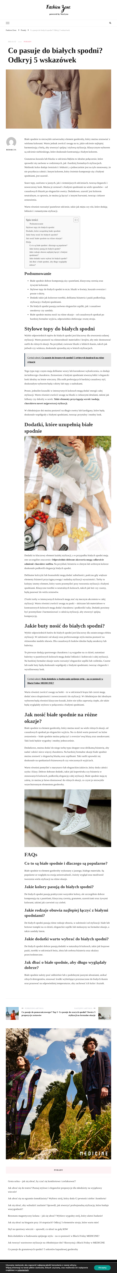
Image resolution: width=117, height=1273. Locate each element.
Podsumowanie (36, 224)
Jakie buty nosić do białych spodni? (42, 234)
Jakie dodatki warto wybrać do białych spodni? (48, 258)
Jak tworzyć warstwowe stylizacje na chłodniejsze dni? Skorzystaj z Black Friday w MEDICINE (56, 1242)
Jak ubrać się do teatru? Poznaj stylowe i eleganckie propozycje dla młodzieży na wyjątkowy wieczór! (55, 1190)
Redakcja (11, 150)
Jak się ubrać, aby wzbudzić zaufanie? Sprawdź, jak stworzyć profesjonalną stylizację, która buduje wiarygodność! (58, 1207)
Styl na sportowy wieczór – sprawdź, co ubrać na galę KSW (38, 1229)
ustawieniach (23, 1270)
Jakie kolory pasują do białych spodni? (44, 249)
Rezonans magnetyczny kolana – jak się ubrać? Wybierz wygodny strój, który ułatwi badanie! (55, 1215)
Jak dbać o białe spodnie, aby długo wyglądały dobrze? (48, 263)
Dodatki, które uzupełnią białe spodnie (43, 231)
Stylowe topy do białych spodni (40, 227)
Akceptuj (102, 1267)
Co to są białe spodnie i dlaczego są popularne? (48, 245)
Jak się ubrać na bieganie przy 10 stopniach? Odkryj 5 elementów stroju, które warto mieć (53, 1222)
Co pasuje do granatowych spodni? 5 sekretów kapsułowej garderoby (43, 1249)
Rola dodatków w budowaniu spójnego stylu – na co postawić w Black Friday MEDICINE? (53, 1236)
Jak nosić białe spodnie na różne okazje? (44, 238)
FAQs (28, 242)
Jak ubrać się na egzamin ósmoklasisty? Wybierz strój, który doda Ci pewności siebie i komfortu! (57, 1198)
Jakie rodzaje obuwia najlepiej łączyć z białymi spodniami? (48, 253)
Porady (28, 41)
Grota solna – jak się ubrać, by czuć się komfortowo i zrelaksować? (42, 1181)
